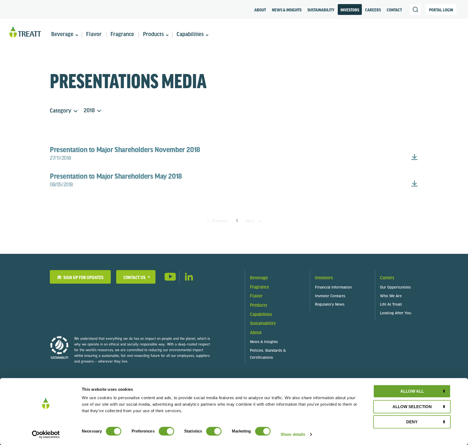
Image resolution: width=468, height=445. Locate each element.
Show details (293, 434)
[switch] (166, 431)
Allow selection (412, 406)
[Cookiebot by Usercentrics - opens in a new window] (46, 434)
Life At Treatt (391, 305)
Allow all (412, 391)
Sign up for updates (82, 277)
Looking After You (395, 313)
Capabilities (190, 34)
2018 (89, 111)
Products (153, 34)
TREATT (25, 32)
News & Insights (286, 10)
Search (415, 9)
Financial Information (333, 288)
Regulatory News (329, 305)
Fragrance (122, 34)
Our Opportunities (395, 288)
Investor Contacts (330, 296)
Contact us (134, 277)
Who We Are (391, 296)
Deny (412, 422)
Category (60, 111)
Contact (394, 10)
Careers (373, 10)
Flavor (94, 34)
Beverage (62, 34)
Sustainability (320, 10)
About (260, 10)
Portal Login (441, 10)
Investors (349, 10)
